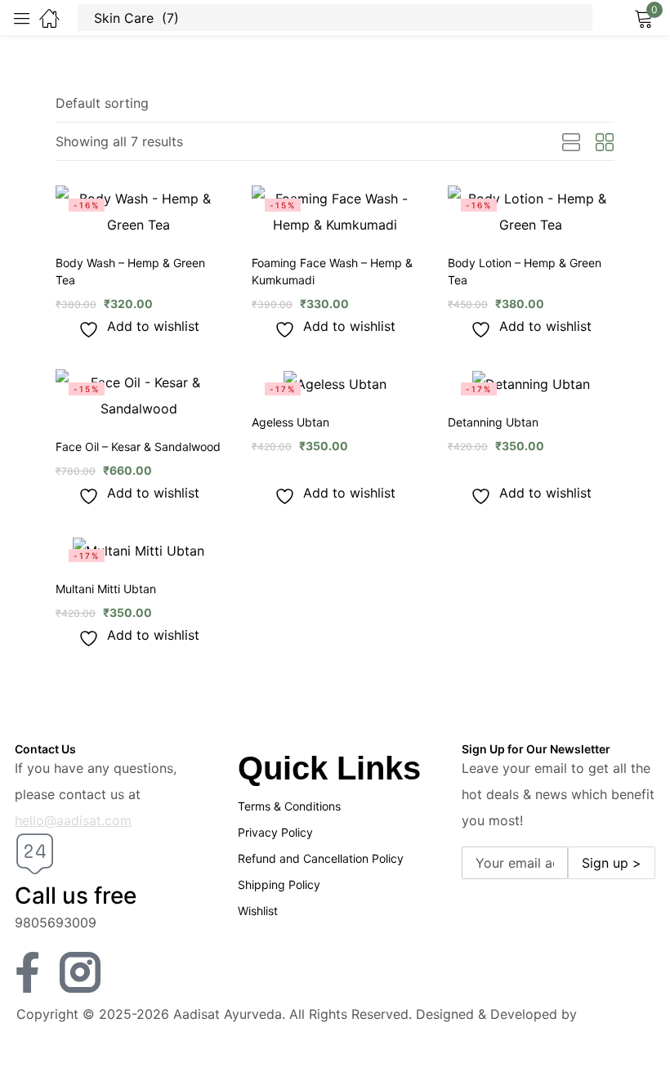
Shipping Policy (279, 884)
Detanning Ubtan (493, 422)
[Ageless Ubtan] (335, 383)
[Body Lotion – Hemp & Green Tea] (531, 211)
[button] (102, 103)
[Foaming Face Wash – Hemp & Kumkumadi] (335, 211)
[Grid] (604, 143)
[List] (571, 143)
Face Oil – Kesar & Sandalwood (138, 446)
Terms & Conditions (289, 806)
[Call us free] (35, 853)
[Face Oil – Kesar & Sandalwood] (139, 395)
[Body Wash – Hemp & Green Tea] (139, 211)
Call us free (75, 895)
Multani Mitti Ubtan (106, 589)
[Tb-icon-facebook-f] (35, 972)
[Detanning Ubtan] (531, 383)
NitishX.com (617, 1014)
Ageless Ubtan (290, 422)
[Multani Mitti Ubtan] (139, 550)
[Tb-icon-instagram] (80, 972)
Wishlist (258, 911)
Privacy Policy (275, 832)
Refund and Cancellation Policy (321, 858)
